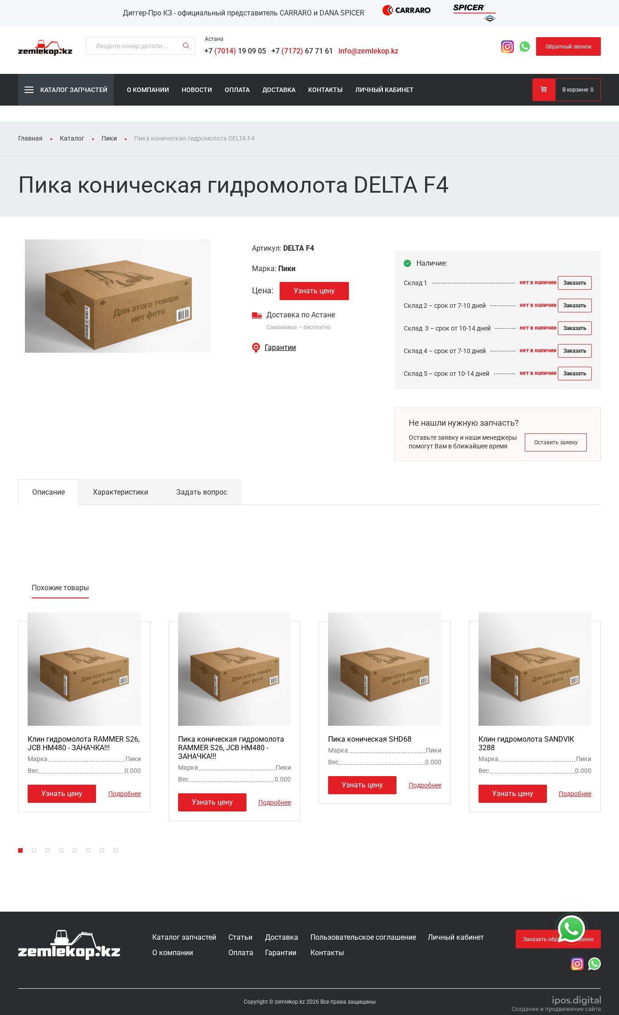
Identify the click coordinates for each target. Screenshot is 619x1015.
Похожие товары (60, 587)
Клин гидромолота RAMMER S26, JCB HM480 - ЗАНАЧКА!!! (84, 743)
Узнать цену (314, 291)
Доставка (278, 89)
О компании (148, 89)
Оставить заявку (556, 442)
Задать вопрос (201, 492)
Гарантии (280, 347)
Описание (48, 492)
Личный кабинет (384, 89)
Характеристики (120, 492)
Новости (197, 89)
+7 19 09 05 (237, 51)
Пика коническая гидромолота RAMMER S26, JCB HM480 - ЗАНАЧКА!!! (231, 748)
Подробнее (124, 793)
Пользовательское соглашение (363, 937)
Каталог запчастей (184, 937)
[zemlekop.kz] (45, 48)
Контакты (325, 89)
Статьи (240, 937)
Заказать (574, 283)
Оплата (237, 89)
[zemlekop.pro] (69, 945)
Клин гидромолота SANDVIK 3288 (526, 743)
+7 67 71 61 (304, 51)
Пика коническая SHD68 (369, 739)
